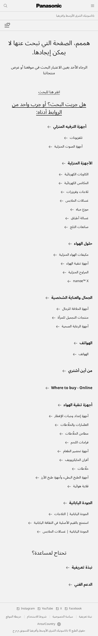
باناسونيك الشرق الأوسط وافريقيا (75, 16)
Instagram (28, 609)
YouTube (47, 609)
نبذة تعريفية (85, 617)
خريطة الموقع (13, 617)
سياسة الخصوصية (63, 617)
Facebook (75, 609)
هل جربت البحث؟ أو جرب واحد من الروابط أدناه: (49, 108)
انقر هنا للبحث (49, 92)
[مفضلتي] (7, 25)
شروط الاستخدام (37, 617)
